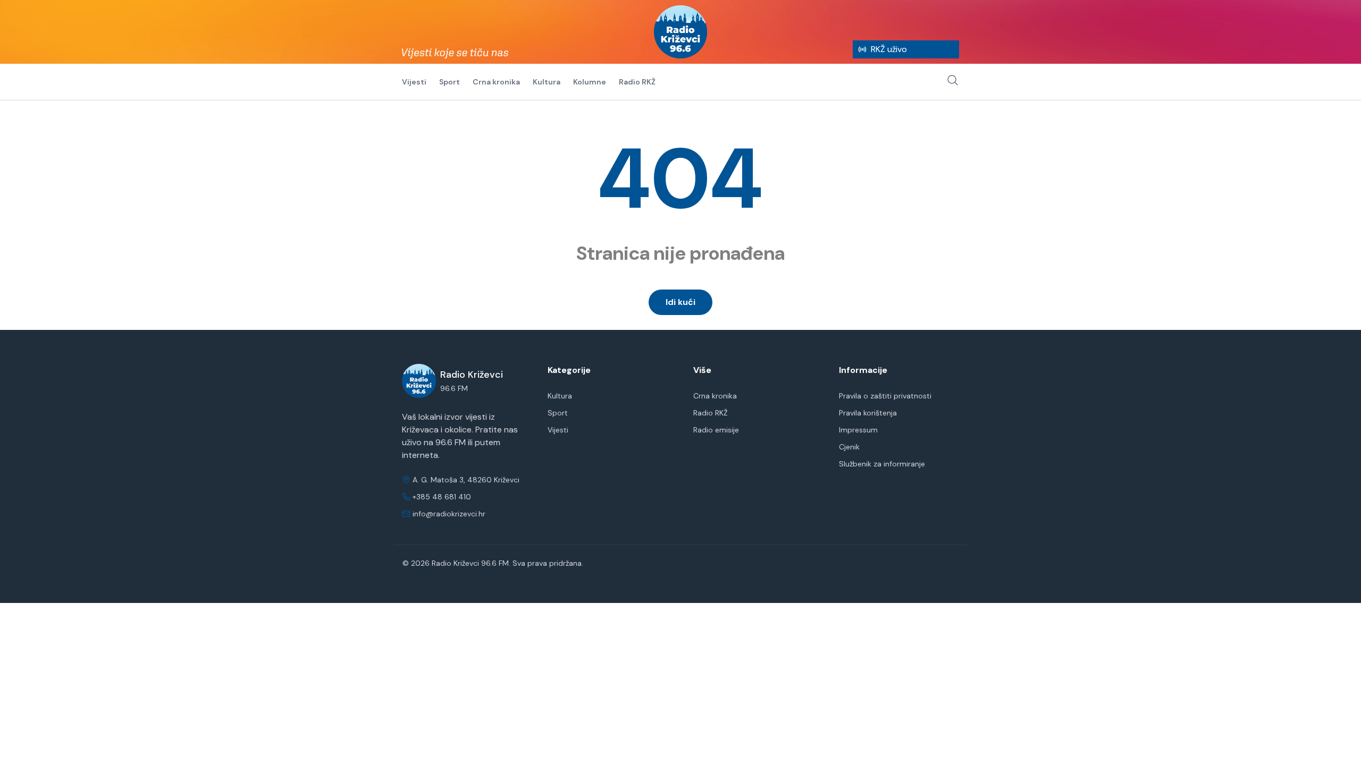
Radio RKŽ (637, 82)
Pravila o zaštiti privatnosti (885, 396)
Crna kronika (496, 82)
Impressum (858, 430)
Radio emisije (716, 430)
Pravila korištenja (868, 413)
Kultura (546, 82)
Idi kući (680, 302)
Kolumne (589, 82)
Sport (449, 82)
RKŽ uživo (889, 49)
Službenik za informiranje (882, 464)
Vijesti (414, 82)
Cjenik (849, 447)
